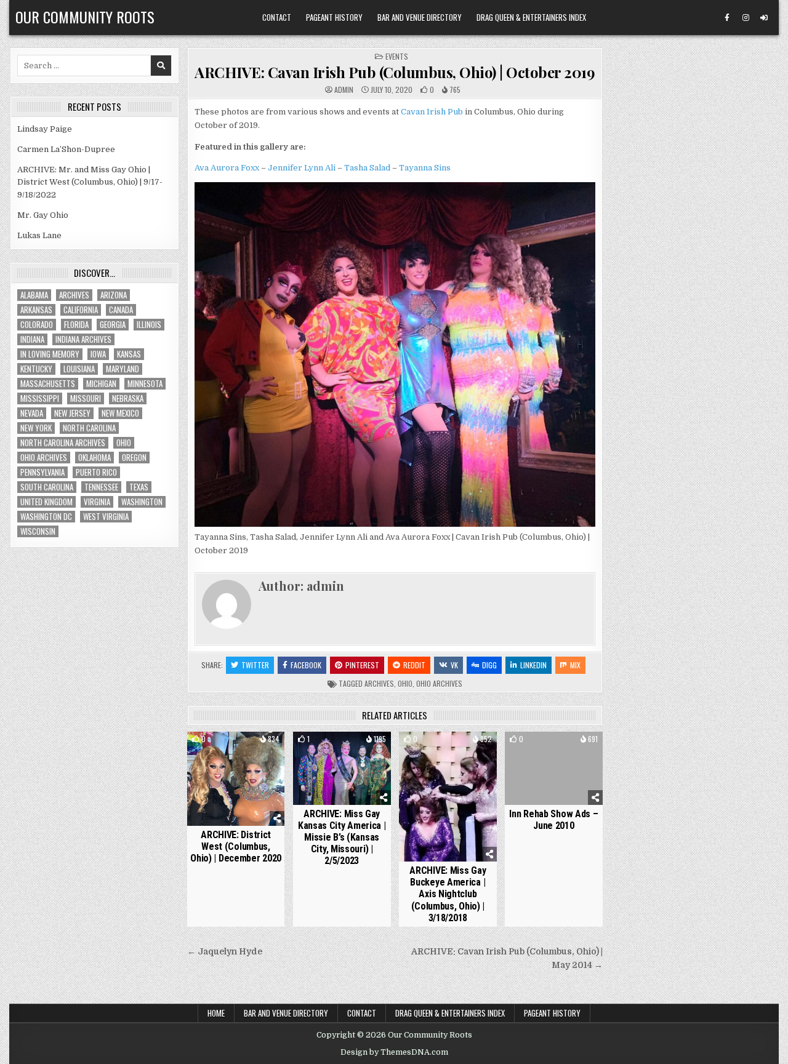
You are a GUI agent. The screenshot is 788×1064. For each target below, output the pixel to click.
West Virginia (106, 516)
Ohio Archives (439, 683)
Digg (489, 665)
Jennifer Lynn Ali (302, 167)
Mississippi (39, 398)
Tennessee (101, 487)
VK (454, 665)
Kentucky (36, 369)
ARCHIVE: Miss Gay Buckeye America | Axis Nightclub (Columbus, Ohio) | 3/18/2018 (447, 894)
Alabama (34, 295)
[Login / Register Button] (764, 18)
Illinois (149, 324)
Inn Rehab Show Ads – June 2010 (553, 819)
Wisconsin (37, 531)
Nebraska (127, 398)
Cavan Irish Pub (432, 111)
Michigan (101, 384)
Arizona (113, 295)
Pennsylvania (42, 472)
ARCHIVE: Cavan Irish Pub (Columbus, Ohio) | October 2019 (395, 72)
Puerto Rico (96, 472)
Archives (379, 683)
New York (36, 428)
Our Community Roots (85, 17)
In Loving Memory (49, 354)
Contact (276, 17)
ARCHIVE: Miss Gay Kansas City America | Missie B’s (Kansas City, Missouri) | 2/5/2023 (342, 837)
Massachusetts (47, 384)
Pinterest (362, 665)
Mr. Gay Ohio (42, 215)
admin (343, 90)
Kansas (129, 354)
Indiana (32, 339)
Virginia (97, 502)
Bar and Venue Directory (419, 17)
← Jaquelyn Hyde (224, 951)
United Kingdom (46, 502)
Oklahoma (94, 457)
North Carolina (89, 428)
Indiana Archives (83, 339)
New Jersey (72, 413)
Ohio (405, 683)
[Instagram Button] (746, 18)
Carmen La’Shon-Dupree (66, 149)
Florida (76, 324)
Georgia (113, 324)
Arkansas (36, 310)
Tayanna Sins (425, 167)
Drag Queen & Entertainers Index (531, 17)
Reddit (414, 665)
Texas (138, 487)
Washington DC (46, 516)
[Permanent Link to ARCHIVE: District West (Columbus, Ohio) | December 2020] (236, 779)
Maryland (122, 369)
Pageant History (334, 17)
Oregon (134, 457)
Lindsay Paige (44, 129)
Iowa (98, 354)
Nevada (31, 413)
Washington (142, 502)
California (80, 310)
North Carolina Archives (62, 443)
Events (396, 56)
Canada (121, 310)
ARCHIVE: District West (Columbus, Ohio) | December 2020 (235, 846)
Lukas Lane (39, 235)
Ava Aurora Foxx (227, 167)
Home (216, 1013)
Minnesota (145, 384)
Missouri (85, 398)
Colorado (36, 324)
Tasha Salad (367, 167)
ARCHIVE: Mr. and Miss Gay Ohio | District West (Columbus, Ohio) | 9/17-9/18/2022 (90, 182)
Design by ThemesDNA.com (394, 1052)
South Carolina (46, 487)
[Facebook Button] (727, 18)
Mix (575, 665)
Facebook (306, 665)
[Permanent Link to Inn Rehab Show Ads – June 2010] (554, 768)
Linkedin (533, 665)
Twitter (255, 665)
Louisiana (79, 369)
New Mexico (120, 413)
